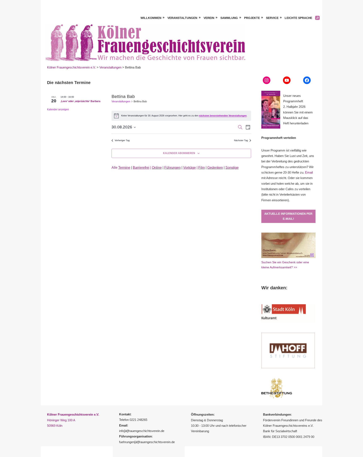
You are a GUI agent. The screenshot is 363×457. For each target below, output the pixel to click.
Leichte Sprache (298, 18)
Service (272, 18)
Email (309, 172)
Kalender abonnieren (179, 153)
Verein (209, 18)
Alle (121, 167)
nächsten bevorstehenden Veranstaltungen (223, 115)
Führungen (172, 167)
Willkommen (151, 18)
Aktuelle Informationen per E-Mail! (288, 216)
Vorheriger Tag (122, 140)
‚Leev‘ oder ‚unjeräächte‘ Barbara (80, 101)
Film (201, 167)
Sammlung (229, 18)
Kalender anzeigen (58, 109)
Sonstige (232, 167)
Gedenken (215, 167)
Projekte (252, 18)
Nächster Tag (241, 140)
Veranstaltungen (182, 18)
